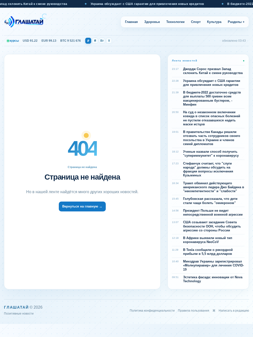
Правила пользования (193, 310)
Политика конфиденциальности (152, 310)
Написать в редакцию (234, 310)
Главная (131, 22)
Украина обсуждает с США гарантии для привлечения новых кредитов (142, 4)
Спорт (196, 22)
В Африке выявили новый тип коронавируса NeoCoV (207, 240)
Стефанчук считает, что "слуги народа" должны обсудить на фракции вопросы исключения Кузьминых (208, 169)
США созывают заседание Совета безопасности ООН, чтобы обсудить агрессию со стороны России (212, 226)
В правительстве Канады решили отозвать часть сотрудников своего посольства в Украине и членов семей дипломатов (211, 138)
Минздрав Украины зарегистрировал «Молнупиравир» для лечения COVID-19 (213, 265)
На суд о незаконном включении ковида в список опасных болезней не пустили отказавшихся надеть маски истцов (211, 118)
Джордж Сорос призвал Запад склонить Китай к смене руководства (213, 71)
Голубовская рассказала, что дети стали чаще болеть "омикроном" (210, 201)
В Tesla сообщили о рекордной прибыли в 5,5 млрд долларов (208, 252)
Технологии (175, 22)
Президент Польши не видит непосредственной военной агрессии (213, 212)
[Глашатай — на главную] (25, 22)
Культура (214, 22)
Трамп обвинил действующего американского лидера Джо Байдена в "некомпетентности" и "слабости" (213, 187)
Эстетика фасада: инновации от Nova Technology (212, 279)
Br (102, 40)
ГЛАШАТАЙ (16, 307)
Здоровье (152, 22)
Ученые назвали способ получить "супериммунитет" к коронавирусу (211, 153)
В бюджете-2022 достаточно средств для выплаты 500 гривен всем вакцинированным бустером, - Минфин (212, 98)
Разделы (236, 22)
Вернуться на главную (82, 206)
